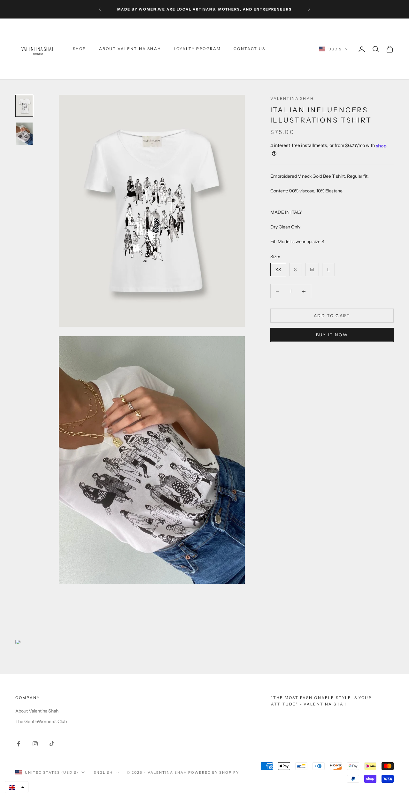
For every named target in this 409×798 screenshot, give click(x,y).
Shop (79, 49)
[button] (16, 787)
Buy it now (332, 335)
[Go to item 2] (24, 133)
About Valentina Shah (130, 49)
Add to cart (332, 315)
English (103, 772)
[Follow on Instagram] (35, 744)
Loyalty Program (197, 49)
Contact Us (249, 49)
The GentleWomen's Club (41, 721)
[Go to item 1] (24, 106)
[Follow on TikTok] (52, 744)
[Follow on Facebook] (18, 744)
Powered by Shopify (213, 772)
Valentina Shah (292, 98)
